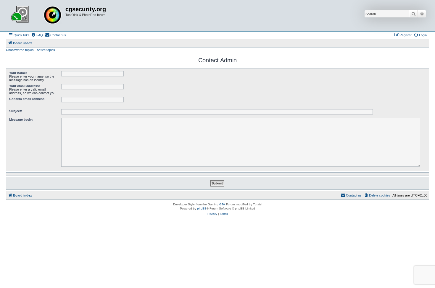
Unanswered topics (20, 50)
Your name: (18, 73)
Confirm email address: (27, 99)
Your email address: (24, 86)
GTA (222, 204)
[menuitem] (37, 35)
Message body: (21, 119)
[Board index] (36, 15)
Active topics (46, 50)
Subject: (15, 111)
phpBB (202, 208)
